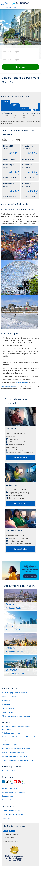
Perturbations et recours (11, 733)
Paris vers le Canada (10, 7)
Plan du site (6, 818)
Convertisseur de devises (11, 810)
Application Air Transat (10, 788)
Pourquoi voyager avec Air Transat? (14, 692)
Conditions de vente (9, 741)
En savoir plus (20, 457)
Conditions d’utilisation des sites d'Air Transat (18, 737)
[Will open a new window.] (3, 781)
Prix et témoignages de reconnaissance (16, 716)
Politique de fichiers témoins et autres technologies (16, 727)
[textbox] (20, 51)
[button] (20, 67)
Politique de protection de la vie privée (16, 748)
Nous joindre (9, 830)
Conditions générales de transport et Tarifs (17, 760)
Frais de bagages (8, 708)
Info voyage (6, 700)
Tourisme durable (8, 712)
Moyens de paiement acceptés (13, 752)
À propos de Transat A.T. (10, 696)
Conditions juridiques (9, 745)
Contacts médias (8, 800)
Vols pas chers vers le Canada (12, 814)
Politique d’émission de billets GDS (14, 756)
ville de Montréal (22, 383)
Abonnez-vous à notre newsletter (14, 792)
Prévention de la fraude (10, 771)
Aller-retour (5, 139)
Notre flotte (6, 704)
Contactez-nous (7, 796)
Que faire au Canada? (9, 386)
